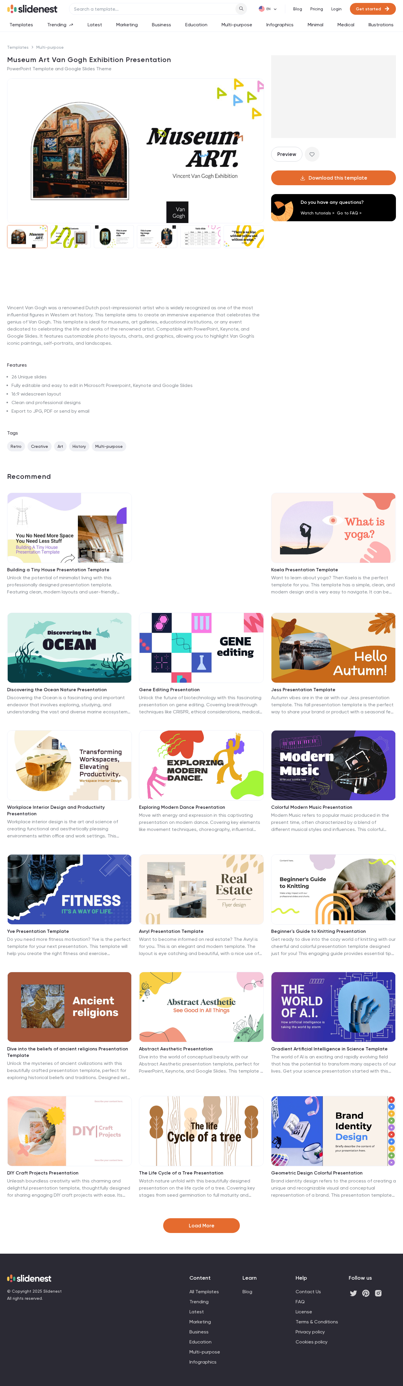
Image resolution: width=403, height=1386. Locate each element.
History (79, 446)
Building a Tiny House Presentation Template (58, 569)
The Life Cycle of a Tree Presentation (181, 1173)
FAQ (300, 1301)
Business (161, 24)
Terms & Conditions (317, 1322)
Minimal (315, 24)
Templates (21, 24)
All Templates (204, 1291)
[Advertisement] (135, 304)
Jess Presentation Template (303, 689)
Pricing (316, 8)
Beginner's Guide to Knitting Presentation (318, 931)
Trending (56, 24)
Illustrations (381, 24)
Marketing (127, 24)
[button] (15, 151)
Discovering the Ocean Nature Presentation (57, 689)
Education (196, 24)
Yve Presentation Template (38, 931)
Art (60, 446)
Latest (95, 24)
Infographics (280, 24)
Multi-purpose (237, 24)
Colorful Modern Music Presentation (311, 807)
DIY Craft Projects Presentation (42, 1173)
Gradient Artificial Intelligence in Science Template (329, 1049)
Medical (346, 24)
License (304, 1312)
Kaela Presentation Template (304, 569)
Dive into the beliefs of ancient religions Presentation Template (67, 1052)
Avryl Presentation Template (171, 931)
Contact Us (308, 1291)
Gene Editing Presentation (169, 689)
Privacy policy (310, 1332)
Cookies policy (311, 1342)
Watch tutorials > (318, 213)
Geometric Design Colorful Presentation (317, 1173)
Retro (16, 446)
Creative (39, 446)
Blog (297, 8)
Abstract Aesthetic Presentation (176, 1049)
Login (336, 8)
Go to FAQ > (349, 213)
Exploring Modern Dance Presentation (182, 807)
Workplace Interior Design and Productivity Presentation (56, 810)
